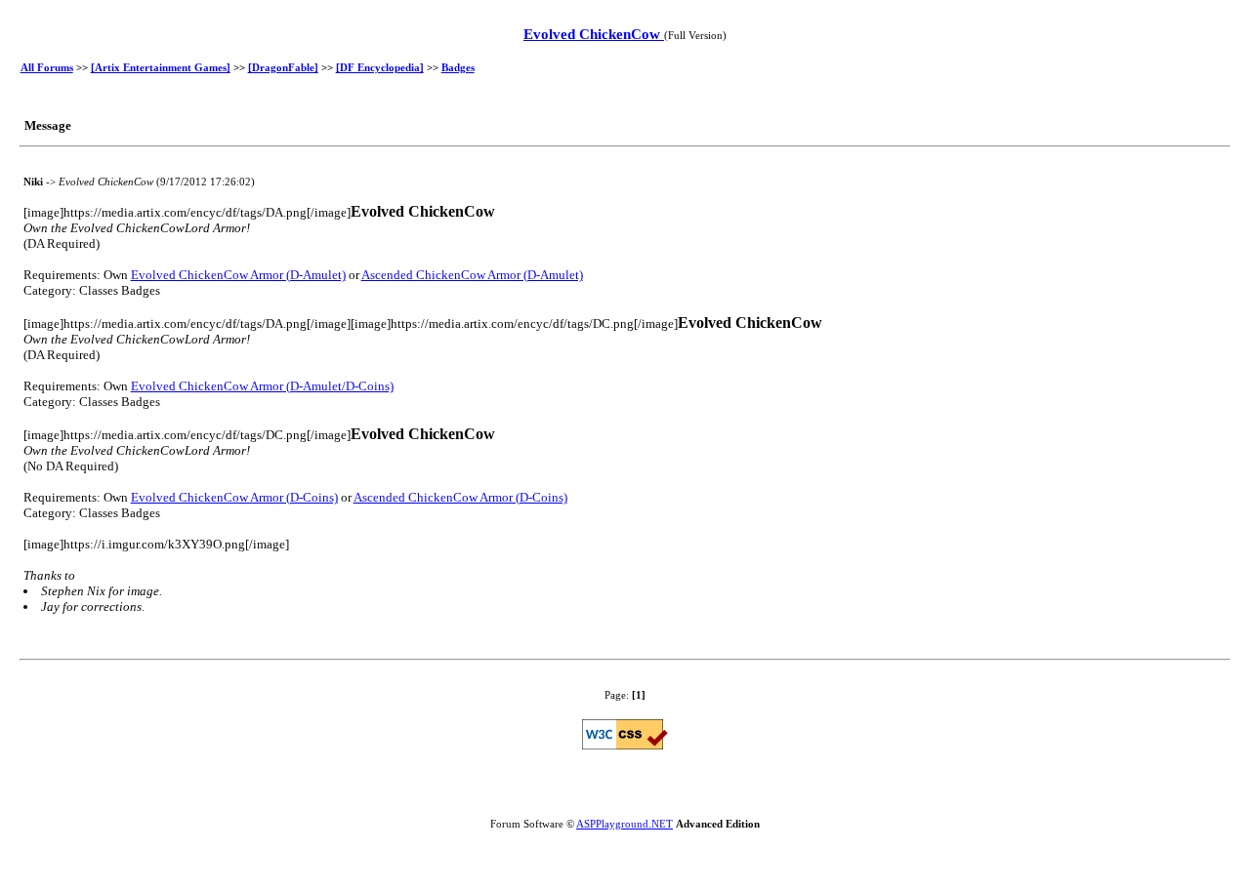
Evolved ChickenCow (593, 34)
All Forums (47, 67)
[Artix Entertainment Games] (160, 67)
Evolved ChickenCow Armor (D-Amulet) (238, 274)
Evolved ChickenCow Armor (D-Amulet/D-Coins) (262, 386)
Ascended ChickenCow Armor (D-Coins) (460, 497)
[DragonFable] (283, 67)
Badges (458, 67)
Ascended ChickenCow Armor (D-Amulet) (472, 274)
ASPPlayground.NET (624, 823)
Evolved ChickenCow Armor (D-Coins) (234, 497)
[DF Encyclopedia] (380, 67)
